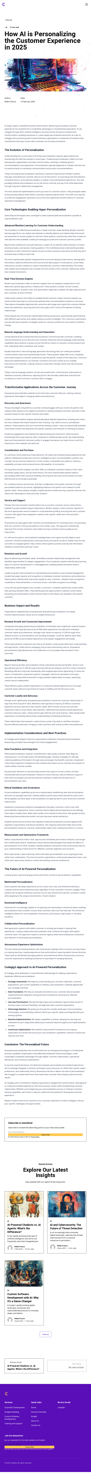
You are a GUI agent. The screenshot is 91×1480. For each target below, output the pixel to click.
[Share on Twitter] (84, 97)
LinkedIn (61, 1407)
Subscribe (45, 1134)
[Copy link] (80, 97)
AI (8, 1221)
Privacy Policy (35, 1137)
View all (45, 1334)
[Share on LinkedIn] (82, 97)
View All (8, 20)
